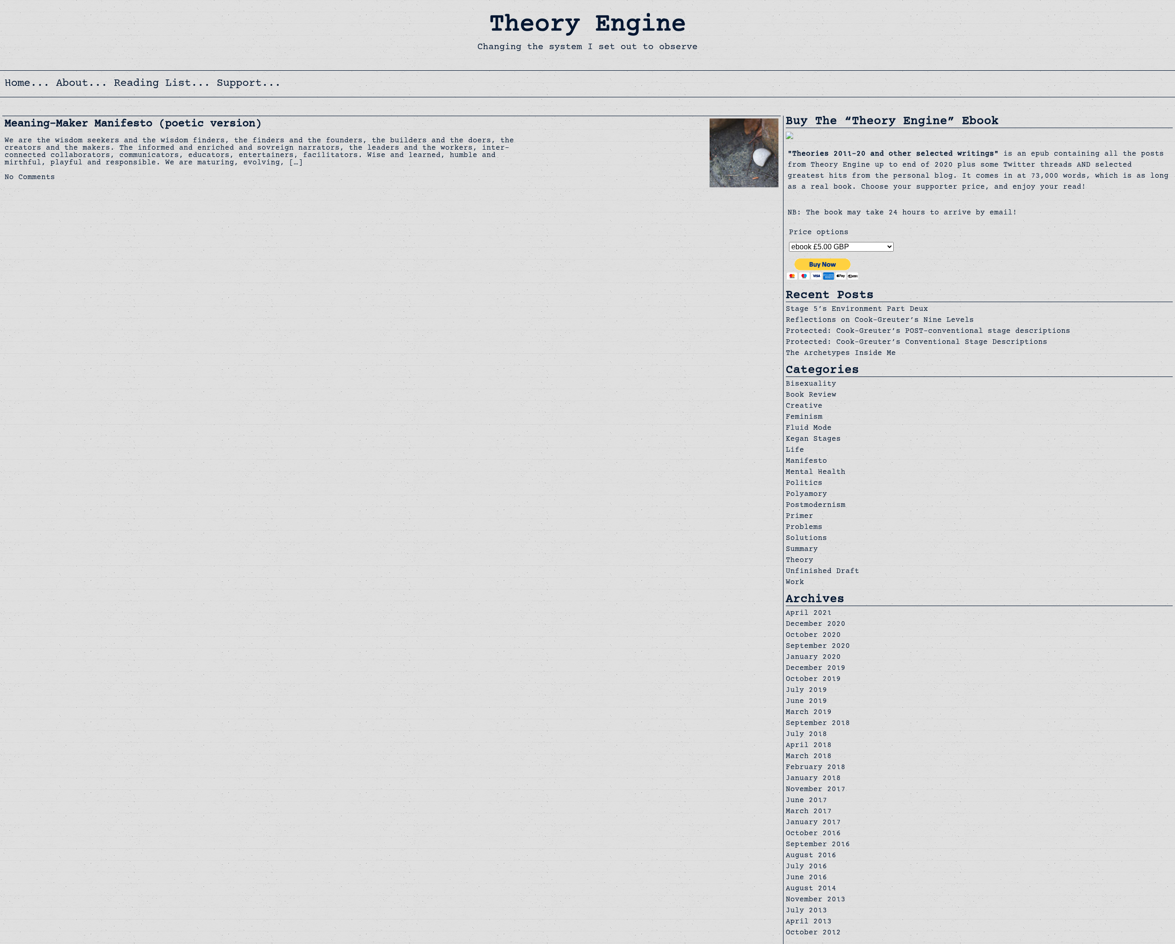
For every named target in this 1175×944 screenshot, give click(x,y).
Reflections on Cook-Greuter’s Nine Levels (880, 320)
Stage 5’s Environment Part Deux (857, 309)
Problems (804, 527)
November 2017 (815, 789)
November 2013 (815, 900)
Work (795, 582)
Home (17, 84)
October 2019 (813, 679)
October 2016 (813, 833)
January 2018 (813, 778)
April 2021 (809, 613)
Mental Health (815, 472)
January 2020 (813, 657)
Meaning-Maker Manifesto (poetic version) (133, 124)
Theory (799, 560)
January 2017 (813, 822)
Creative (804, 406)
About (72, 84)
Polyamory (806, 494)
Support (239, 84)
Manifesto (806, 461)
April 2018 (809, 745)
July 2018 (806, 734)
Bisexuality (811, 384)
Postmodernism (815, 505)
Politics (804, 483)
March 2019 (809, 712)
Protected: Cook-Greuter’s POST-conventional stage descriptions (928, 331)
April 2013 (809, 922)
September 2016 (818, 844)
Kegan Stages (813, 439)
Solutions (806, 538)
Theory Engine (587, 25)
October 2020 (813, 635)
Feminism (804, 417)
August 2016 (811, 856)
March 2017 (809, 811)
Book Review (811, 395)
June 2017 (806, 800)
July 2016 (806, 867)
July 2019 (806, 690)
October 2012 (813, 933)
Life (795, 450)
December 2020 (815, 624)
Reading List (152, 84)
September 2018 (818, 723)
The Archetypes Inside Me (841, 353)
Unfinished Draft (822, 571)
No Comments (30, 177)
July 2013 (806, 911)
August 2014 (811, 889)
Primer (799, 516)
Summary (802, 549)
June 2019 (806, 701)
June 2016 (806, 878)
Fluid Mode (809, 428)
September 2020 (818, 646)
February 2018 (815, 767)
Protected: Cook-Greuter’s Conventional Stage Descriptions (916, 342)
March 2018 (809, 756)
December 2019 (815, 668)
